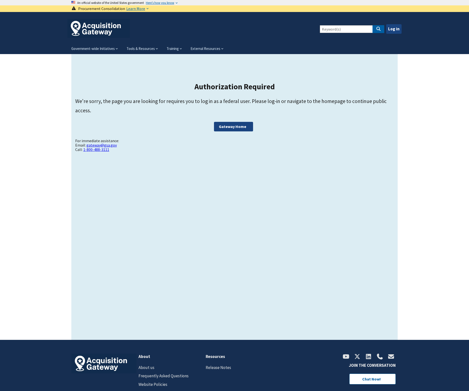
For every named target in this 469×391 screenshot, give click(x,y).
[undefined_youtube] (346, 357)
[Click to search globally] (378, 29)
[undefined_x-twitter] (357, 357)
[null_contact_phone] (379, 357)
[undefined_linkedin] (368, 357)
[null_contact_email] (391, 357)
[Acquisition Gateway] (98, 35)
